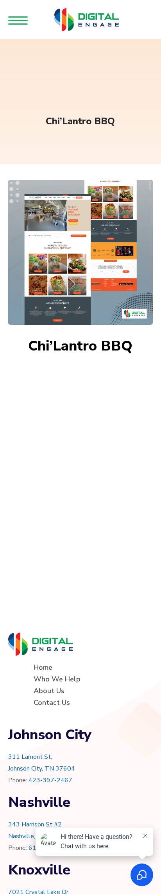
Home (43, 667)
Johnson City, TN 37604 (41, 768)
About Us (49, 691)
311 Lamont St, (30, 757)
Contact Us (52, 702)
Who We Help (57, 679)
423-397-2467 (50, 780)
